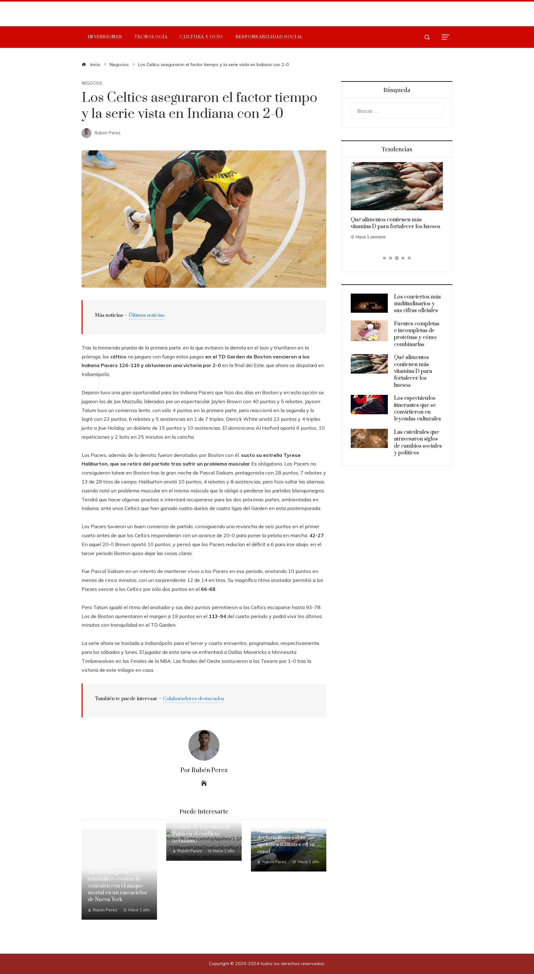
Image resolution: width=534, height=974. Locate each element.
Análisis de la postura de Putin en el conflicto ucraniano (201, 834)
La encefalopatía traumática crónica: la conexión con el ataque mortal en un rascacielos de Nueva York (117, 886)
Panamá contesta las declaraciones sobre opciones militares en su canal (286, 841)
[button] (384, 258)
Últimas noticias (146, 315)
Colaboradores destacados (193, 699)
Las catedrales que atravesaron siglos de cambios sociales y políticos (418, 442)
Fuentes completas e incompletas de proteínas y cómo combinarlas (416, 334)
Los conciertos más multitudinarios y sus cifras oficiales (417, 304)
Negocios (92, 83)
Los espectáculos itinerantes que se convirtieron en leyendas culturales (417, 408)
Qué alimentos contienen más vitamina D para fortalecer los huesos (395, 223)
